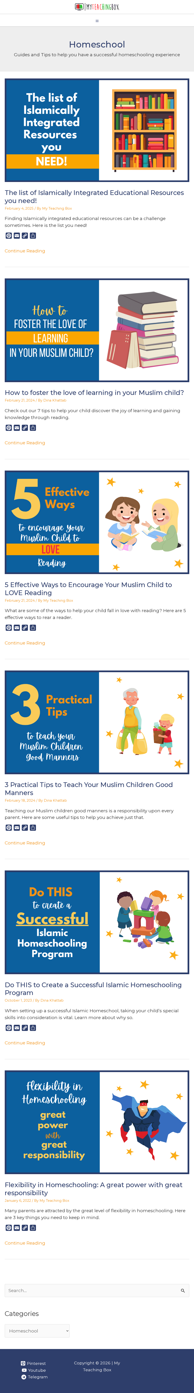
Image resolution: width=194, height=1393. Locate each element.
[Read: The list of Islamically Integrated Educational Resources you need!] (97, 130)
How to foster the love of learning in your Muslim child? (94, 393)
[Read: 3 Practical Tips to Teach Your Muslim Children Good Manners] (97, 722)
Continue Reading (25, 251)
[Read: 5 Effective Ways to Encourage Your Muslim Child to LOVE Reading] (97, 522)
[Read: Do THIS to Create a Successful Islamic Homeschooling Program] (97, 922)
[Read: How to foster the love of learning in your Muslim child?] (97, 330)
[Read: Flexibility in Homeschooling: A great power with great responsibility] (97, 1122)
